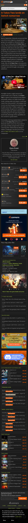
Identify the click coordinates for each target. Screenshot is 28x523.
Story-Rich (16, 265)
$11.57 (22, 177)
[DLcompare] (14, 503)
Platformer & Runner (7, 265)
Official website (6, 262)
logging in (4, 212)
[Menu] (26, 2)
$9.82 (23, 170)
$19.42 (22, 190)
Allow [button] (12, 520)
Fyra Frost (15, 34)
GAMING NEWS (7, 35)
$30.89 (22, 202)
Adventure (15, 263)
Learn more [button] (18, 516)
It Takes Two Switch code (11, 131)
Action (10, 263)
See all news (14, 160)
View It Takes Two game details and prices (13, 291)
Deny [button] (4, 520)
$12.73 (22, 184)
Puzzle (20, 263)
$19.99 (22, 196)
